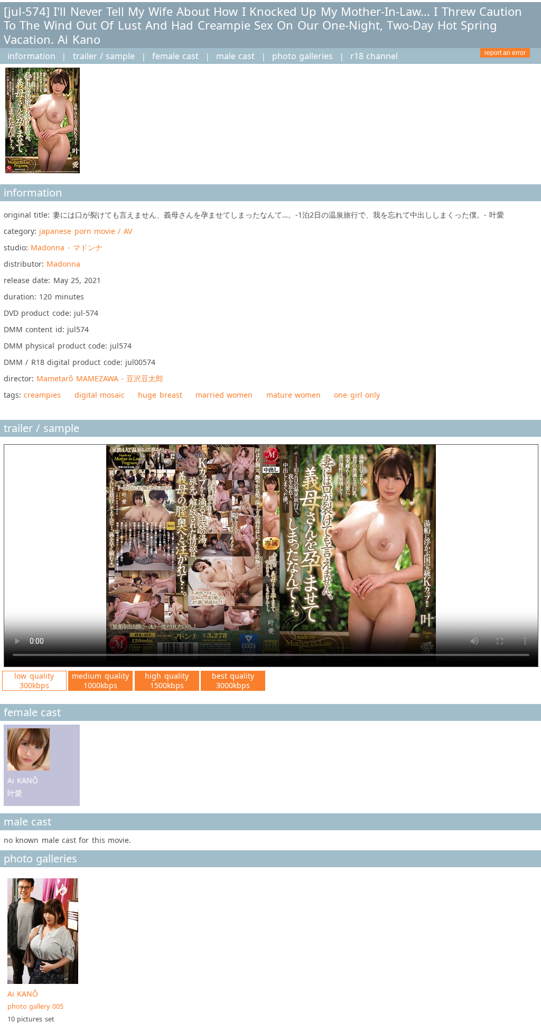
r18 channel (374, 56)
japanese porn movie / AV (85, 231)
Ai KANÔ (35, 1000)
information (31, 56)
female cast (175, 56)
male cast (235, 56)
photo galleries (302, 56)
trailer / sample (104, 56)
